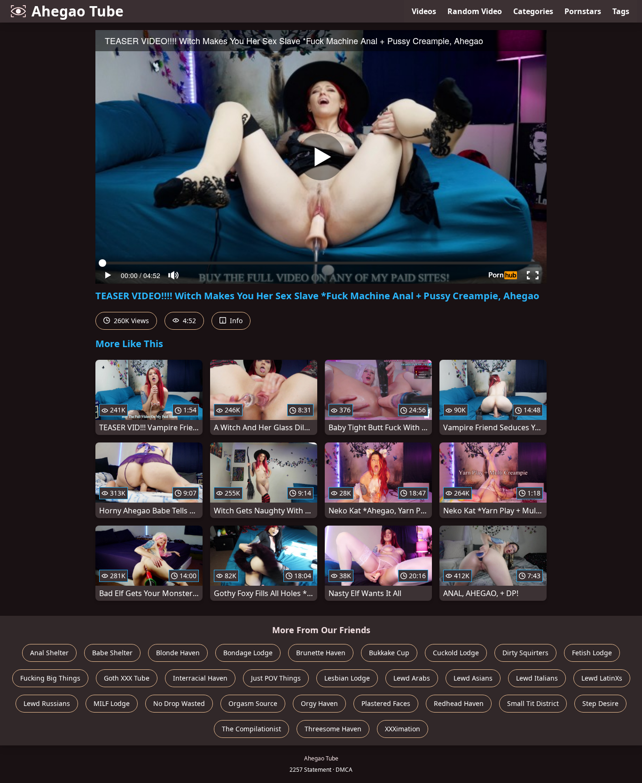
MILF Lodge (112, 703)
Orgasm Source (252, 703)
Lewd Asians (473, 678)
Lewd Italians (537, 678)
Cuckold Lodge (456, 652)
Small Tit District (533, 703)
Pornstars (582, 11)
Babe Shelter (112, 652)
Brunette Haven (320, 652)
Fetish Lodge (592, 652)
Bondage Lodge (248, 652)
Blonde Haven (178, 652)
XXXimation (402, 728)
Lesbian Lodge (347, 678)
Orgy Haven (319, 703)
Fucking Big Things (50, 678)
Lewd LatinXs (601, 678)
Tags (620, 11)
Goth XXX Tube (126, 678)
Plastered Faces (385, 703)
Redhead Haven (459, 703)
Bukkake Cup (389, 652)
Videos (424, 11)
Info (235, 320)
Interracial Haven (200, 678)
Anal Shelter (49, 652)
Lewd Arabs (411, 678)
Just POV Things (276, 678)
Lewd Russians (46, 703)
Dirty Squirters (525, 652)
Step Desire (600, 703)
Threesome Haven (333, 728)
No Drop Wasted (179, 703)
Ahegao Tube (77, 11)
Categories (533, 11)
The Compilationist (251, 728)
